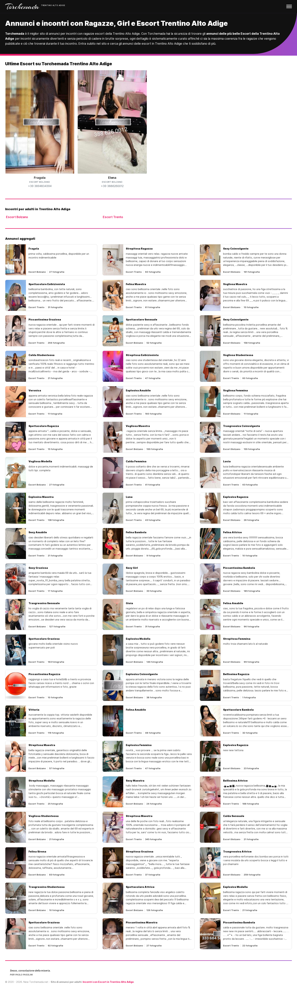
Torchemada (22, 6)
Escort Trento (113, 217)
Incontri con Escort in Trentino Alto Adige (108, 981)
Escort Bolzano (17, 217)
